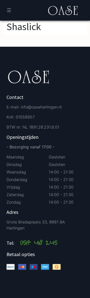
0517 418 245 (38, 243)
